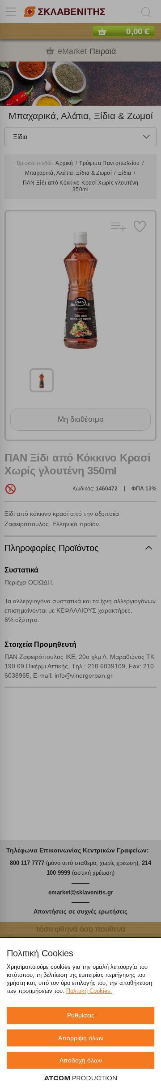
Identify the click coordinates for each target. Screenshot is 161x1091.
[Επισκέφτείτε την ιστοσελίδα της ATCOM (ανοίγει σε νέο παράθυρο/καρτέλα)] (80, 1078)
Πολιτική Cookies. (89, 991)
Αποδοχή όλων (80, 1060)
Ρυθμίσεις (80, 1015)
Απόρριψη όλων (80, 1038)
